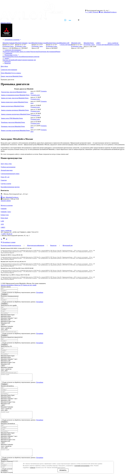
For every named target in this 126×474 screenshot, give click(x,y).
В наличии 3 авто (89, 44)
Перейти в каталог (113, 44)
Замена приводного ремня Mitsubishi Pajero (14, 102)
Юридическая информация (35, 245)
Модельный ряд (68, 245)
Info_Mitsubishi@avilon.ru (108, 12)
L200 (2, 221)
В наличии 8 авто (8, 46)
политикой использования (81, 465)
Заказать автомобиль (7, 285)
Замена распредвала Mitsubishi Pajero (12, 106)
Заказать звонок (6, 200)
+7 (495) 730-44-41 (93, 12)
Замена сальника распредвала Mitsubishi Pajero (15, 114)
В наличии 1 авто (20, 46)
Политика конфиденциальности (11, 245)
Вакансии (7, 63)
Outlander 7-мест (6, 211)
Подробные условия (8, 242)
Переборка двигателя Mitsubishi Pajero (13, 122)
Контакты (7, 61)
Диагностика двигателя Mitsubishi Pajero (13, 92)
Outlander (4, 208)
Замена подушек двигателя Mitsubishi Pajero (15, 98)
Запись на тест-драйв (29, 285)
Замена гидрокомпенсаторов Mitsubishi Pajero (15, 95)
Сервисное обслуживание (12, 50)
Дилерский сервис (8, 51)
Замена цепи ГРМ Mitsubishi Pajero (12, 118)
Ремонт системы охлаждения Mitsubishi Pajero (15, 130)
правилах (32, 467)
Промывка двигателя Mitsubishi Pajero (13, 126)
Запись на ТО (18, 285)
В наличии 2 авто (76, 46)
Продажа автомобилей (10, 60)
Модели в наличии (7, 205)
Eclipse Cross (5, 215)
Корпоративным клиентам (31, 56)
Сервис (19, 60)
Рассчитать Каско (17, 56)
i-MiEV (3, 227)
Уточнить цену (35, 95)
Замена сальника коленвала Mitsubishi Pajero (15, 110)
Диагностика (34, 51)
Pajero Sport (4, 218)
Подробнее (39, 292)
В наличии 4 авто (51, 46)
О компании (8, 53)
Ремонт (58, 51)
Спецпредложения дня (28, 60)
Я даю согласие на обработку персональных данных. (23, 292)
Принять (63, 470)
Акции (6, 58)
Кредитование (7, 56)
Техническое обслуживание (47, 51)
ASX (2, 224)
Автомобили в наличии (12, 39)
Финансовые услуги (11, 55)
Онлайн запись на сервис (22, 51)
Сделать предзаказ (65, 44)
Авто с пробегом (6, 230)
